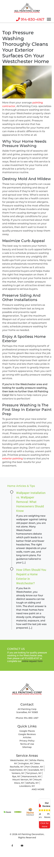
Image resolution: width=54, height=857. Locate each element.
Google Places (27, 731)
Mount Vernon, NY (22, 779)
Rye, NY (16, 776)
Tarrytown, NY (34, 773)
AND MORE (38, 789)
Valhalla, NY (32, 783)
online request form (32, 661)
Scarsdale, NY (35, 770)
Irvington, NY (26, 763)
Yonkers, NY (18, 773)
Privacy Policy (27, 740)
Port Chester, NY (34, 766)
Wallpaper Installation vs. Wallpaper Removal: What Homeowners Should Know (30, 502)
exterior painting (12, 458)
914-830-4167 (32, 19)
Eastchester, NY (18, 770)
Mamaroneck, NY (31, 776)
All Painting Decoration (31, 834)
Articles (27, 737)
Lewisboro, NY (27, 786)
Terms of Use (27, 744)
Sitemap (27, 747)
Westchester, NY (19, 760)
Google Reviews (27, 734)
